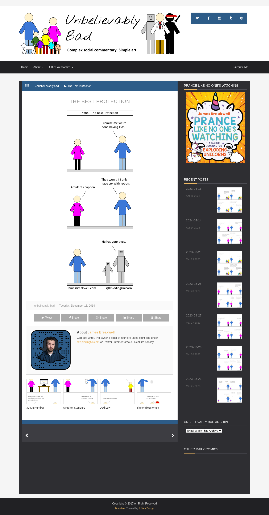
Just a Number (35, 407)
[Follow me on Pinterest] (241, 18)
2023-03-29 (194, 252)
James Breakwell (101, 332)
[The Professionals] (155, 391)
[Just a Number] (44, 391)
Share (75, 317)
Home (24, 67)
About (37, 67)
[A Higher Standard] (81, 391)
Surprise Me (240, 67)
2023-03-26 (194, 347)
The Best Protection (100, 101)
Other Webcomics (59, 67)
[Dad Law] (118, 391)
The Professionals (148, 407)
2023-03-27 (194, 315)
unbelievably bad (44, 305)
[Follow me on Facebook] (208, 18)
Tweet (48, 317)
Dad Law (105, 407)
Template (120, 508)
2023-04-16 (194, 188)
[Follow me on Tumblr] (230, 18)
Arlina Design (146, 508)
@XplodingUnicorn (88, 342)
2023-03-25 (194, 378)
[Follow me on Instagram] (219, 18)
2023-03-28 (194, 283)
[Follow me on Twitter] (197, 18)
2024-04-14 (194, 220)
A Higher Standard (74, 407)
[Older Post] (173, 435)
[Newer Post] (26, 435)
